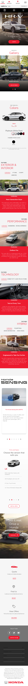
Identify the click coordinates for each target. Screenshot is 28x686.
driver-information (9, 331)
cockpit (21, 172)
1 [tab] (13, 89)
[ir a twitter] (14, 632)
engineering (11, 226)
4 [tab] (16, 439)
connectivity (11, 279)
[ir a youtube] (18, 632)
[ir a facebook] (9, 632)
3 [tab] (14, 439)
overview (7, 172)
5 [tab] (19, 439)
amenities (14, 175)
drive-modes (20, 331)
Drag (14, 123)
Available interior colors (14, 138)
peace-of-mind (23, 279)
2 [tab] (15, 89)
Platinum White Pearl (14, 131)
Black (13, 144)
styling (14, 172)
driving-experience (21, 226)
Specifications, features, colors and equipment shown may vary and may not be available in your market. (14, 149)
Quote (14, 41)
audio (16, 279)
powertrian (17, 328)
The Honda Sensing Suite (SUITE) (14, 409)
